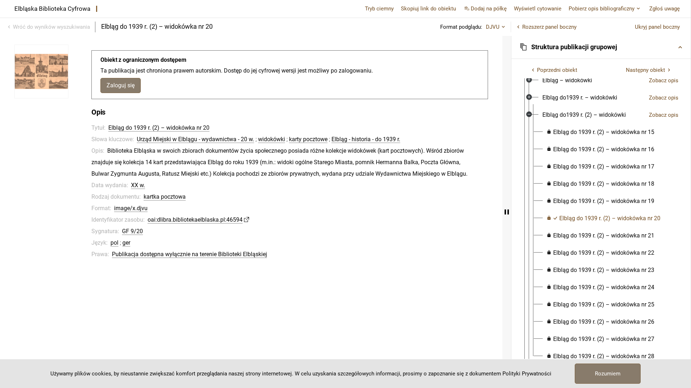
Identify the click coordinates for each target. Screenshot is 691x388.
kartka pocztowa (165, 196)
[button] (601, 47)
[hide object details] (506, 212)
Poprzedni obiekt (557, 70)
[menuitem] (567, 80)
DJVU (493, 27)
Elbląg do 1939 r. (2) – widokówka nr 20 (158, 127)
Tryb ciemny (379, 8)
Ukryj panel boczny (657, 27)
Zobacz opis (663, 80)
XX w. (138, 185)
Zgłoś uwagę (664, 8)
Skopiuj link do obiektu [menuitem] (428, 8)
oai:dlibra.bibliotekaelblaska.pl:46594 (195, 219)
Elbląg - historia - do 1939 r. (365, 139)
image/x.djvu (131, 208)
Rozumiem (607, 373)
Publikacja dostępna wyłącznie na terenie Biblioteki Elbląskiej (189, 254)
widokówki (271, 139)
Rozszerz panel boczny (549, 27)
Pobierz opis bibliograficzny (601, 8)
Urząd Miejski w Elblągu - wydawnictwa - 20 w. (195, 139)
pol (114, 242)
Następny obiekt (645, 70)
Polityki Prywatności (526, 373)
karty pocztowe (308, 139)
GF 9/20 (132, 231)
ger (126, 242)
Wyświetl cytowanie (537, 8)
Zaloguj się (121, 85)
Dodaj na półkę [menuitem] (489, 8)
